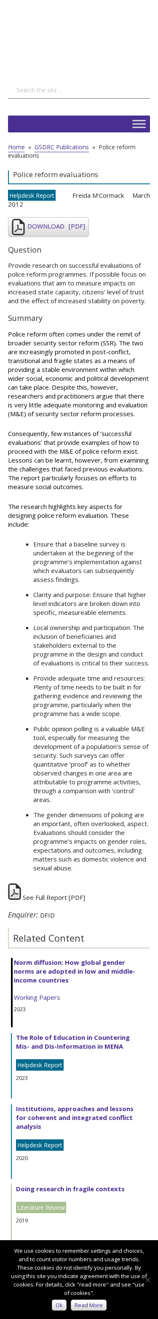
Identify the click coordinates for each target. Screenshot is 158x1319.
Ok (59, 1305)
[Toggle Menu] (139, 124)
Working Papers (37, 997)
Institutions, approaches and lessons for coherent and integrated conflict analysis (75, 1117)
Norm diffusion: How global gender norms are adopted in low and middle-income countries (74, 971)
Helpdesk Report (31, 195)
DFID (47, 915)
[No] (147, 1280)
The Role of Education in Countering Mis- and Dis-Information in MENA (73, 1041)
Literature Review (41, 1207)
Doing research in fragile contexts (70, 1188)
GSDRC (71, 36)
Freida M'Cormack (98, 195)
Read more (89, 1305)
